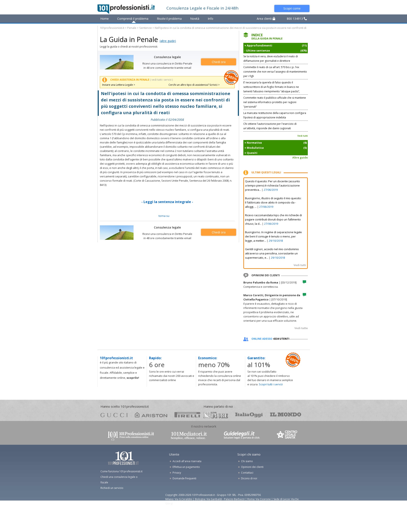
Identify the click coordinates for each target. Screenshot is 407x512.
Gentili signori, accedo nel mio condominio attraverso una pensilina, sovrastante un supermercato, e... (272, 253)
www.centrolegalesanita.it (287, 435)
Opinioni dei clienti (252, 467)
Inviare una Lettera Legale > (118, 85)
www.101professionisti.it (130, 435)
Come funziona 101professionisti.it (121, 471)
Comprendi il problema (132, 19)
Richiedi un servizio (111, 488)
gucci (114, 415)
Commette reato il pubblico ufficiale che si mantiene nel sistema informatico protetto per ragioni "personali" (274, 102)
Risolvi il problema (169, 19)
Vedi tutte (301, 328)
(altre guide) (168, 41)
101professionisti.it (112, 28)
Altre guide (300, 157)
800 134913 (295, 19)
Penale (131, 28)
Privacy (177, 472)
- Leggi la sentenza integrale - (167, 201)
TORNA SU (164, 216)
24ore (216, 415)
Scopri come (292, 8)
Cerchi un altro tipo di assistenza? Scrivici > (194, 85)
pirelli (187, 415)
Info (210, 19)
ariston (151, 415)
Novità (194, 19)
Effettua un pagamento (186, 467)
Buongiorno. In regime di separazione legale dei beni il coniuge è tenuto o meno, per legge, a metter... (273, 236)
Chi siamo (247, 461)
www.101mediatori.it (189, 435)
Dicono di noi (249, 478)
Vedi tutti (302, 135)
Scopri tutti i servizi (271, 384)
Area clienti (265, 19)
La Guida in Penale (129, 39)
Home (104, 19)
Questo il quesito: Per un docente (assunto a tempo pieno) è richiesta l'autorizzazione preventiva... (272, 185)
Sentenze (145, 28)
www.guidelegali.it (242, 435)
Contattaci (247, 472)
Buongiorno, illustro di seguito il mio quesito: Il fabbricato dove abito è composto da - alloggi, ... (273, 202)
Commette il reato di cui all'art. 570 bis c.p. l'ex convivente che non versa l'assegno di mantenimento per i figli (275, 71)
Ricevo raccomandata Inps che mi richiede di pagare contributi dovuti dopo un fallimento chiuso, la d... (273, 219)
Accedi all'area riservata (187, 461)
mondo (285, 415)
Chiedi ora (219, 62)
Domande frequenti (184, 478)
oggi (249, 415)
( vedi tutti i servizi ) (161, 79)
